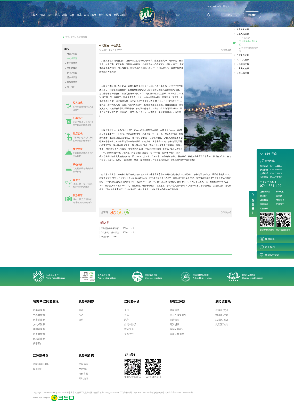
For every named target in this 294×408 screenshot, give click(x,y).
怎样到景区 (265, 191)
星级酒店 (83, 364)
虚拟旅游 (174, 310)
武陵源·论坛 (221, 324)
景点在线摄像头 (178, 315)
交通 (79, 14)
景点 (57, 14)
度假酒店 (83, 369)
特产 (81, 315)
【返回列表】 (226, 50)
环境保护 (105, 236)
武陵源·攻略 (221, 315)
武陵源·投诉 (221, 319)
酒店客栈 (78, 133)
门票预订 (78, 118)
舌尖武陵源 (72, 77)
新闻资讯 (270, 239)
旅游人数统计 (177, 329)
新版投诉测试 (272, 255)
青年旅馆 (83, 378)
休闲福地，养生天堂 (110, 232)
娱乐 (81, 319)
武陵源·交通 (221, 310)
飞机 (126, 310)
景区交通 (129, 334)
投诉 (101, 14)
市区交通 (129, 329)
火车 (126, 315)
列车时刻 (280, 191)
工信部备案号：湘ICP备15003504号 (136, 392)
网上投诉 (270, 247)
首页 (35, 14)
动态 (50, 14)
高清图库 (174, 319)
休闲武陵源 (72, 73)
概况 (42, 14)
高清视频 (174, 324)
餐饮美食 (78, 149)
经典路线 (78, 102)
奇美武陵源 (72, 53)
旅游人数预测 (177, 334)
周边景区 (38, 369)
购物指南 (78, 164)
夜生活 (76, 180)
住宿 (72, 14)
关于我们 (71, 87)
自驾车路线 (130, 324)
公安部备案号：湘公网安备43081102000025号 (172, 392)
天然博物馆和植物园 (110, 228)
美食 (81, 310)
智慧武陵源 (119, 14)
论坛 (108, 14)
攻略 (94, 14)
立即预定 (252, 15)
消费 (64, 14)
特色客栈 (83, 373)
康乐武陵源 (72, 82)
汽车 (126, 319)
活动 (86, 14)
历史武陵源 (72, 63)
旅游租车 (78, 195)
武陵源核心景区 (41, 364)
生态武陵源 (82, 37)
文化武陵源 (72, 68)
